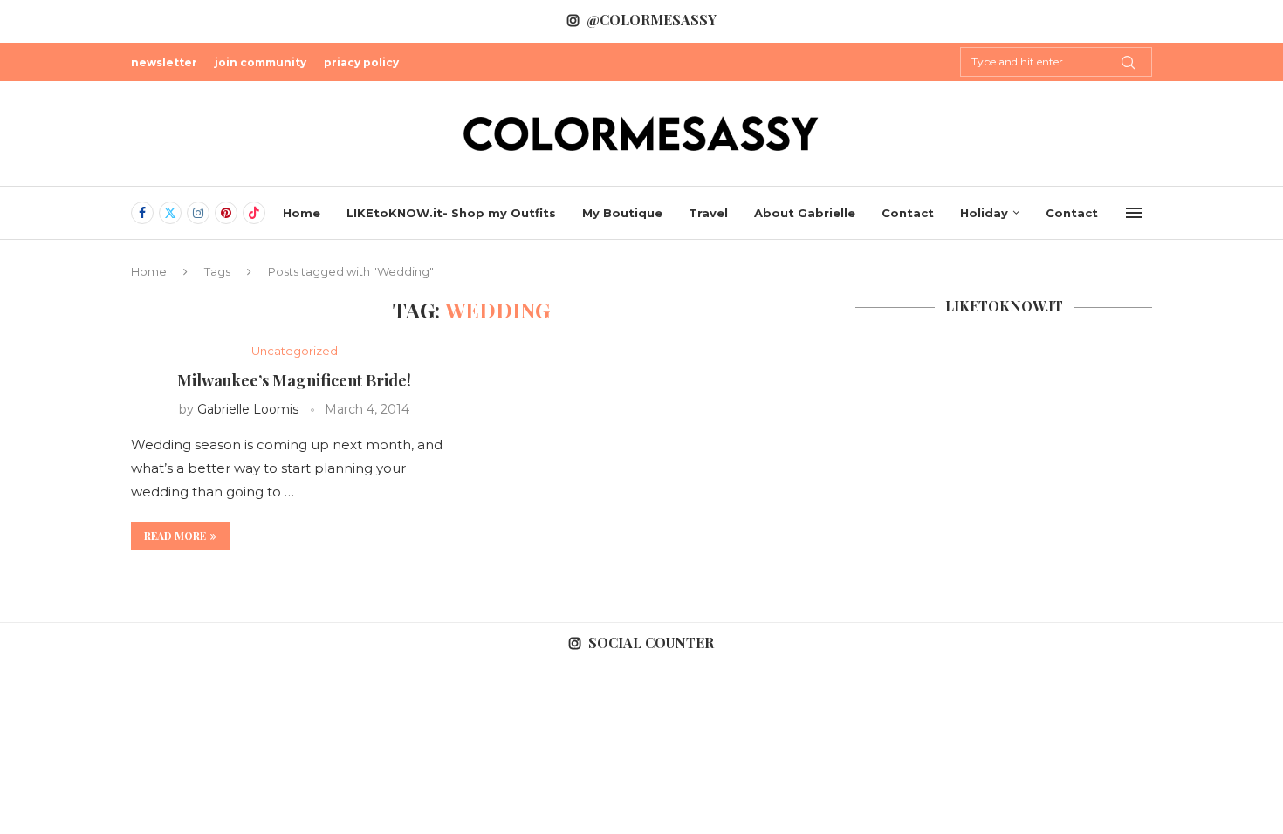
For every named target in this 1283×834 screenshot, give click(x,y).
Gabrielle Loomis (247, 409)
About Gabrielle (804, 213)
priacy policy (361, 62)
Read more (175, 536)
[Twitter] (170, 213)
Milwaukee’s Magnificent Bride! (294, 380)
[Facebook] (142, 213)
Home (301, 213)
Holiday (984, 213)
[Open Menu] (1134, 213)
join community (260, 62)
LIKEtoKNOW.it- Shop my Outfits (451, 213)
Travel (708, 213)
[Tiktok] (254, 213)
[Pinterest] (226, 213)
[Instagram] (198, 213)
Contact (908, 213)
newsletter (164, 62)
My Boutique (622, 213)
